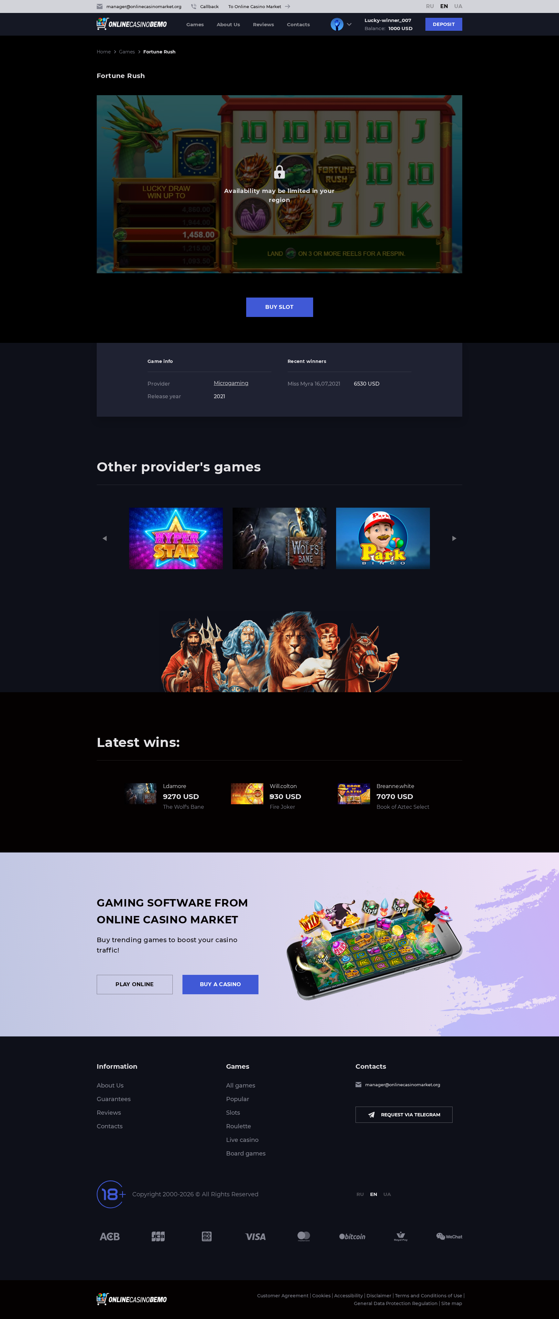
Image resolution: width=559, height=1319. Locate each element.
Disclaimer (379, 1295)
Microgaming (231, 383)
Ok (358, 1312)
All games (240, 1085)
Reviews (263, 24)
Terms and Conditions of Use (428, 1295)
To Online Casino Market (254, 6)
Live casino (242, 1140)
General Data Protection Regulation (396, 1303)
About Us (228, 24)
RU (430, 6)
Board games (246, 1153)
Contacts (298, 24)
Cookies (321, 1295)
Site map (451, 1303)
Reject (378, 1312)
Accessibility (348, 1295)
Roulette (238, 1126)
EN (444, 6)
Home (104, 52)
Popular (237, 1099)
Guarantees (114, 1099)
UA (458, 6)
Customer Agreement (283, 1295)
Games (195, 24)
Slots (233, 1112)
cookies (200, 1312)
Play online (134, 984)
